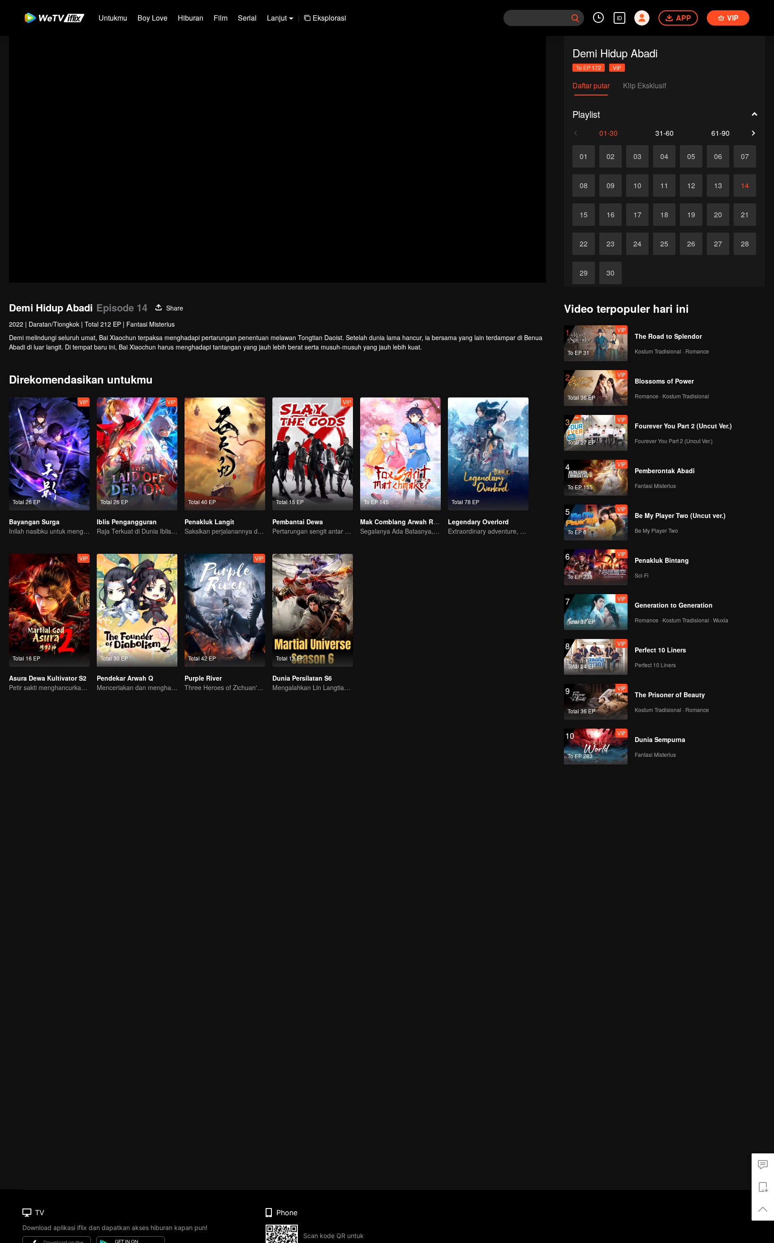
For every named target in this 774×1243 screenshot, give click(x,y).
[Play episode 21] (745, 214)
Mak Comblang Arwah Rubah (404, 521)
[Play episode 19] (691, 214)
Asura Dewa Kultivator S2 (47, 677)
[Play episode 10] (637, 185)
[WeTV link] (55, 18)
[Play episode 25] (664, 244)
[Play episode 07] (745, 156)
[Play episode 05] (691, 156)
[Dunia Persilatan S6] (312, 610)
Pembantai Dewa (297, 521)
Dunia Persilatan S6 (302, 677)
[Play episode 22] (583, 244)
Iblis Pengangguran (127, 521)
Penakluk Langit (209, 521)
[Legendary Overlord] (488, 453)
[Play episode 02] (610, 156)
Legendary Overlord (478, 521)
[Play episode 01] (583, 156)
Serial (247, 18)
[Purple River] (225, 610)
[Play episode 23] (610, 244)
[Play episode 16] (610, 214)
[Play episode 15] (583, 214)
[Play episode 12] (691, 185)
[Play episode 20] (718, 214)
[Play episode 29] (583, 273)
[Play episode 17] (637, 214)
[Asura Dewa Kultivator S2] (49, 610)
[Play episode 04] (664, 156)
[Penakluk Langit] (225, 453)
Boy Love (153, 18)
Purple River (203, 677)
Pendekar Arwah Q (125, 677)
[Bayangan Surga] (49, 453)
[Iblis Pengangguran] (137, 453)
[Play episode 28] (745, 244)
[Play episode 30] (610, 273)
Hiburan (190, 18)
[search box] (575, 18)
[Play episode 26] (691, 244)
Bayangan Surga (34, 521)
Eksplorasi (329, 18)
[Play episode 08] (583, 185)
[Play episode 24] (637, 244)
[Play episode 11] (664, 185)
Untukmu (113, 18)
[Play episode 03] (637, 156)
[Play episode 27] (718, 244)
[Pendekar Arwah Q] (137, 610)
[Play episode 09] (610, 185)
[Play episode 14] (745, 185)
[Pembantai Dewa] (312, 453)
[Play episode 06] (718, 156)
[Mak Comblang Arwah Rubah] (400, 453)
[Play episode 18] (664, 214)
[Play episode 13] (718, 185)
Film (221, 18)
